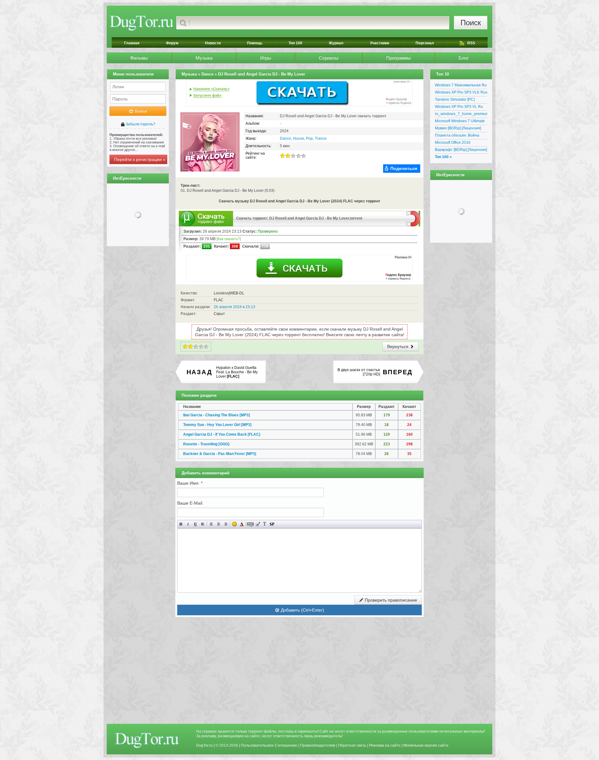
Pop (309, 138)
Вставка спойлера (271, 524)
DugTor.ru (204, 745)
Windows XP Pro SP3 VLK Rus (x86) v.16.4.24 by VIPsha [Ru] (461, 93)
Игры (265, 58)
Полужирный (181, 524)
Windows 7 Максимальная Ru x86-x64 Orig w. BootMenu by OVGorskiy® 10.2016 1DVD (461, 86)
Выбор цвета (241, 524)
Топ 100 (295, 43)
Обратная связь (352, 745)
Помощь (254, 43)
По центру (218, 524)
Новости (213, 43)
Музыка (204, 58)
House (298, 138)
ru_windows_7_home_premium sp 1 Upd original (461, 115)
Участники (379, 43)
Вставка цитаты (257, 524)
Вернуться (398, 346)
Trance (321, 138)
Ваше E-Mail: (190, 503)
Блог (464, 58)
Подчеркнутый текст (195, 524)
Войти (140, 111)
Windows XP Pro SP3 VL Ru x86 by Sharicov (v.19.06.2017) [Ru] (461, 107)
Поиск (470, 22)
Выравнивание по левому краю (211, 524)
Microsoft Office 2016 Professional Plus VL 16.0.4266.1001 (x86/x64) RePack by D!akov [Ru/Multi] (459, 143)
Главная (131, 43)
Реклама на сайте (385, 745)
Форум (172, 43)
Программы (398, 58)
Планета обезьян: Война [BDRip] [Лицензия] (457, 136)
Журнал (336, 43)
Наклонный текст (188, 524)
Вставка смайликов (234, 524)
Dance (285, 138)
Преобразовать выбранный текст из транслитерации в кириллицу (264, 524)
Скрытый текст (250, 524)
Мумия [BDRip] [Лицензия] (458, 128)
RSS (471, 43)
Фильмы (139, 58)
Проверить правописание (390, 600)
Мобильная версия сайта (425, 745)
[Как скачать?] (229, 239)
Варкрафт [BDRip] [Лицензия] (461, 150)
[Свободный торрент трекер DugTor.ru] (147, 740)
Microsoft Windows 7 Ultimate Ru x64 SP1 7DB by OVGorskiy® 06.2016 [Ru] (460, 122)
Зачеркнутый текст (202, 524)
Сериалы (328, 58)
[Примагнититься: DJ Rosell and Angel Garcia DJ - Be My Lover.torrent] (413, 218)
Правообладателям (317, 745)
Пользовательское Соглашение (269, 745)
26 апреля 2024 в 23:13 (234, 307)
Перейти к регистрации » (139, 159)
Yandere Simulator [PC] (455, 99)
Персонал (425, 43)
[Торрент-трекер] (141, 23)
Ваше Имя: (189, 483)
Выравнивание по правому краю (225, 524)
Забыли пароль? (140, 124)
